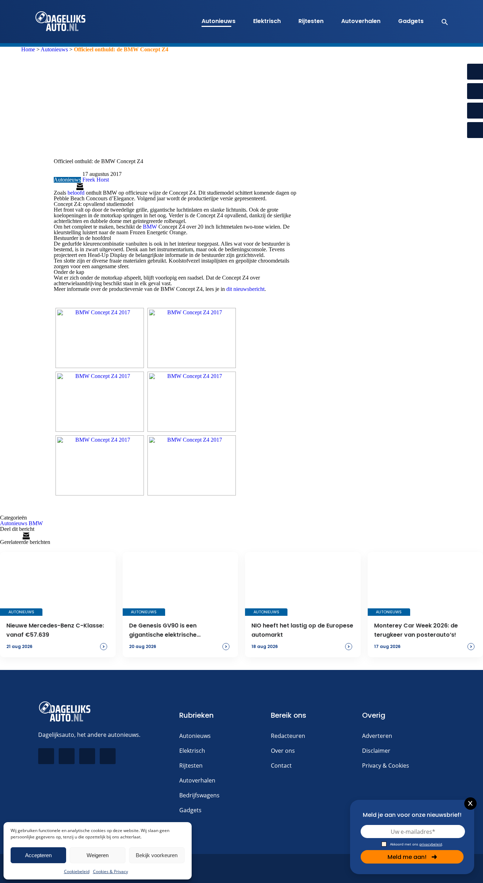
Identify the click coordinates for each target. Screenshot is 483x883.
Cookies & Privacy (110, 871)
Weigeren (98, 855)
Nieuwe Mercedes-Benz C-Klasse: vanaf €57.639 (55, 630)
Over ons (283, 751)
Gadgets (411, 21)
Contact (281, 765)
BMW (150, 227)
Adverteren (377, 736)
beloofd (76, 193)
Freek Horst (95, 180)
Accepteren (38, 855)
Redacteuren (288, 736)
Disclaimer (376, 751)
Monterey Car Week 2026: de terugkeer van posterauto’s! (416, 630)
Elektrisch (267, 21)
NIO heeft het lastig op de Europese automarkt (302, 630)
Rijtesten (311, 21)
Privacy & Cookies (385, 765)
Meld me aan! (407, 857)
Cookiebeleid (76, 871)
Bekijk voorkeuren (157, 855)
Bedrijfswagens (199, 795)
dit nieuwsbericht (245, 289)
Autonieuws (218, 21)
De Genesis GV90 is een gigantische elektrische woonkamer (163, 630)
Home (28, 49)
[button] (441, 21)
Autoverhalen (360, 21)
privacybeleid (430, 844)
